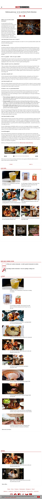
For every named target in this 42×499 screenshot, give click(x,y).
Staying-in (28, 489)
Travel (33, 489)
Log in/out (36, 491)
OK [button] (38, 496)
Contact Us (11, 491)
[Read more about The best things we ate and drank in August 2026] (13, 375)
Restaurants (22, 489)
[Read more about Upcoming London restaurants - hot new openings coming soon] (4, 270)
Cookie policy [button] (7, 497)
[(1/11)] (9, 150)
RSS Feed (16, 491)
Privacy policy (30, 491)
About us (5, 491)
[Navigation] (1, 7)
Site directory (23, 491)
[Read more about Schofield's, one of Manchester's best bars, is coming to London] (11, 176)
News (12, 489)
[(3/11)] (32, 150)
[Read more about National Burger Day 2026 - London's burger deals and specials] (13, 388)
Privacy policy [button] (13, 497)
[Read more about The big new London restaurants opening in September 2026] (30, 211)
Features (16, 489)
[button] (18, 16)
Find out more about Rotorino (26, 142)
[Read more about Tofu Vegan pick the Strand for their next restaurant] (30, 194)
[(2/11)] (21, 150)
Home (8, 489)
